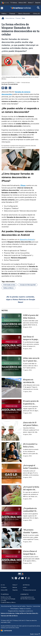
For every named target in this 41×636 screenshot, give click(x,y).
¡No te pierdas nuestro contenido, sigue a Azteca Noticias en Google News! (20, 299)
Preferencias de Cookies (19, 606)
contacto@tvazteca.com (27, 597)
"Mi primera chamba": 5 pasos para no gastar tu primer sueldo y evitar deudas (30, 531)
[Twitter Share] (6, 88)
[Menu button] (3, 8)
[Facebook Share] (3, 88)
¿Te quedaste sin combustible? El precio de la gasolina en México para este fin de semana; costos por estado (31, 509)
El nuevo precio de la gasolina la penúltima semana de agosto (31, 402)
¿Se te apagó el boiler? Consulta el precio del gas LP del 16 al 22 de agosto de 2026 (31, 466)
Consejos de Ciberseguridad (28, 284)
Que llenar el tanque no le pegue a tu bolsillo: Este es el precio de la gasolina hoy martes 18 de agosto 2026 (31, 338)
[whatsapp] (29, 578)
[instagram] (16, 579)
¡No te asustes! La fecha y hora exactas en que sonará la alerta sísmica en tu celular (30, 445)
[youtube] (22, 579)
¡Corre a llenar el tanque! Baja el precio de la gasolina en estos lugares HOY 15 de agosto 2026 (30, 552)
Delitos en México (8, 288)
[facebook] (25, 579)
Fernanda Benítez (13, 84)
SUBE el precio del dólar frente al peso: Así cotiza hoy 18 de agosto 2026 (30, 316)
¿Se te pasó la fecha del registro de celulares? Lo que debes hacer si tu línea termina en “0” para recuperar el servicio (31, 488)
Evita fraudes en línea (9, 284)
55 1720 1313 (23, 599)
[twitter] (12, 579)
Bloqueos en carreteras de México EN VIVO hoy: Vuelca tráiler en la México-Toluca (31, 381)
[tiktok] (19, 579)
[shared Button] (10, 88)
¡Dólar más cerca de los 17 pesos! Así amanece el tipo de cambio (31, 359)
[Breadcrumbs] (4, 18)
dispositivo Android (27, 239)
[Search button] (38, 8)
